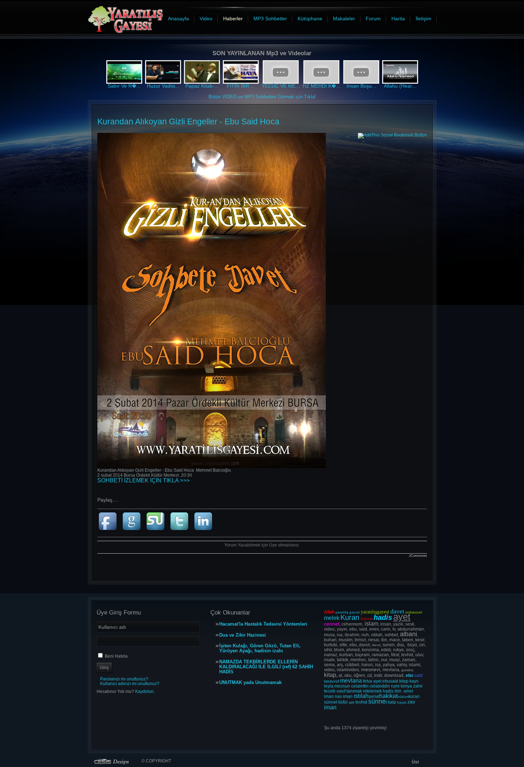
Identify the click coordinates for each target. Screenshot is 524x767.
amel (408, 691)
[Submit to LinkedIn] (204, 532)
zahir (418, 686)
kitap (404, 681)
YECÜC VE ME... (281, 86)
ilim (398, 691)
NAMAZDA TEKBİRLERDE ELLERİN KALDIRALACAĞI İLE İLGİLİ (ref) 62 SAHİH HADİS (266, 666)
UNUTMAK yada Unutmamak (250, 682)
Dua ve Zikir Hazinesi (242, 635)
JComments (418, 556)
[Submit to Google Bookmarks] (133, 532)
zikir (411, 702)
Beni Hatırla (116, 656)
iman (329, 696)
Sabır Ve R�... (124, 86)
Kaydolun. (145, 691)
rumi (395, 686)
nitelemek (372, 691)
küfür (343, 702)
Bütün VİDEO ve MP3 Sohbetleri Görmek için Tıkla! (262, 96)
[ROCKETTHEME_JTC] (113, 761)
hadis (388, 691)
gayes (354, 612)
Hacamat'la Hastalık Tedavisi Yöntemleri (263, 624)
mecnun (342, 686)
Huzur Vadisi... (163, 86)
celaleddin (380, 686)
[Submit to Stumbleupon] (157, 532)
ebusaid (390, 681)
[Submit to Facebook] (109, 532)
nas (338, 696)
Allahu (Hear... (400, 86)
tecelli (330, 691)
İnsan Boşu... (361, 86)
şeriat (374, 696)
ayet (377, 681)
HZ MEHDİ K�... (321, 86)
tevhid (361, 702)
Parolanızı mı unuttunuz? (124, 679)
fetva (367, 681)
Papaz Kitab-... (202, 86)
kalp (392, 702)
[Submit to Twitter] (181, 532)
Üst (415, 762)
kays (414, 681)
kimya (406, 686)
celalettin (360, 686)
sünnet (330, 702)
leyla (328, 686)
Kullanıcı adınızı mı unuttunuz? (129, 683)
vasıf (341, 691)
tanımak (354, 691)
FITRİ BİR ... (241, 86)
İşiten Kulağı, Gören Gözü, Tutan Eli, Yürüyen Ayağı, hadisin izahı (259, 648)
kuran (414, 696)
